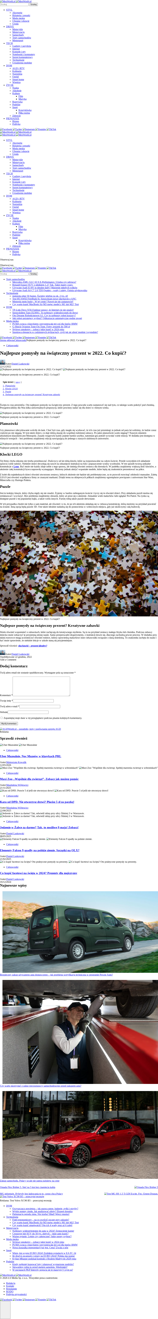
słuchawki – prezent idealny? (32, 645)
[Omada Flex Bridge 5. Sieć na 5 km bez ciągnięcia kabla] (146, 1187)
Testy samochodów (21, 37)
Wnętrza (16, 82)
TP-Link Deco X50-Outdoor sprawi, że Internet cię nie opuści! (43, 310)
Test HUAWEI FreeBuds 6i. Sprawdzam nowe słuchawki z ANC (44, 298)
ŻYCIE (10, 85)
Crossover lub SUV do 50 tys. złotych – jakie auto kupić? (40, 1233)
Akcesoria (17, 12)
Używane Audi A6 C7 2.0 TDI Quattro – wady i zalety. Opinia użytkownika (49, 290)
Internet (16, 49)
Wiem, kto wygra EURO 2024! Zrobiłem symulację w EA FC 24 (44, 1253)
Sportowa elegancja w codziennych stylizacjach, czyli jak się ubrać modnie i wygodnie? (55, 332)
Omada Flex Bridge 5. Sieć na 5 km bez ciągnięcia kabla (27, 1187)
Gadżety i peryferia (21, 46)
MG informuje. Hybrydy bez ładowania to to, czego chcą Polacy (31, 1193)
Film (21, 96)
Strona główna (7, 340)
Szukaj (33, 4)
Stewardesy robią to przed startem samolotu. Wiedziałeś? (39, 1267)
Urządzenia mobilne (22, 62)
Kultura (16, 93)
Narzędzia (17, 74)
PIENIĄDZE (12, 118)
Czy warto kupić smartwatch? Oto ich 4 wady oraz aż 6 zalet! (42, 1225)
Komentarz (6, 695)
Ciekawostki (20, 340)
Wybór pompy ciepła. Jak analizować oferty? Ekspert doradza (42, 1211)
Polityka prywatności (16, 1294)
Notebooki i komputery (23, 54)
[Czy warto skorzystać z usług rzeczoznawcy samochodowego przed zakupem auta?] (80, 1032)
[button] (5, 1310)
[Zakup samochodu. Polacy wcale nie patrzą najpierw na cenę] (80, 1135)
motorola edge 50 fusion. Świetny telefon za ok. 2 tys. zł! (40, 296)
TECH (9, 43)
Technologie (18, 60)
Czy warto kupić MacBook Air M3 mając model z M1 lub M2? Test (45, 304)
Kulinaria (16, 71)
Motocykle (17, 29)
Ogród (15, 76)
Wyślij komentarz (9, 723)
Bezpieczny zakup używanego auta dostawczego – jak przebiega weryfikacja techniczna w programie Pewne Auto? (56, 974)
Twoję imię (6, 700)
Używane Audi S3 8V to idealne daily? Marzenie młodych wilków (44, 287)
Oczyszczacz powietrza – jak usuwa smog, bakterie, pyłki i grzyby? (45, 1208)
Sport (15, 107)
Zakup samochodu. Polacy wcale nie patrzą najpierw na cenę (29, 1180)
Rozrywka (17, 101)
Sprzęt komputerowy (22, 57)
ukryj (18, 382)
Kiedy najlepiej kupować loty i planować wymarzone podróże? (43, 1264)
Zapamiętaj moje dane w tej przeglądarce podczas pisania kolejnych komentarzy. (43, 718)
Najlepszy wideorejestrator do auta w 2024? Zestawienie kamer (43, 1231)
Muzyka (23, 99)
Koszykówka (25, 110)
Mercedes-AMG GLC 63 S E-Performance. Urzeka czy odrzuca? (44, 282)
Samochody (18, 35)
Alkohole (16, 90)
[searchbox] (14, 4)
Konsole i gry (19, 51)
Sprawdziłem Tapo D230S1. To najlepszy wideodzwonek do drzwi (45, 312)
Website (4, 712)
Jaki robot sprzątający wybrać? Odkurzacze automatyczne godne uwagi (47, 318)
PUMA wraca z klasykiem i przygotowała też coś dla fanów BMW (45, 324)
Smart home (18, 79)
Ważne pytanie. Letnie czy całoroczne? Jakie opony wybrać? (42, 1236)
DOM (9, 65)
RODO (9, 1291)
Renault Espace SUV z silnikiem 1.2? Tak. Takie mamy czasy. (42, 285)
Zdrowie (16, 115)
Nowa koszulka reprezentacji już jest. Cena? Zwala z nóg (40, 1247)
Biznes (15, 121)
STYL (9, 10)
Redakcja (10, 1283)
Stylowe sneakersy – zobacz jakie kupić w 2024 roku (38, 329)
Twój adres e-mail (9, 706)
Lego (16, 466)
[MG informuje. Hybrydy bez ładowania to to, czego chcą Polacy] (131, 1193)
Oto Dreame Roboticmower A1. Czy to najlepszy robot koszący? (44, 315)
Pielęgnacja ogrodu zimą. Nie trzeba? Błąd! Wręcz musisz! (40, 1214)
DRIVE (10, 26)
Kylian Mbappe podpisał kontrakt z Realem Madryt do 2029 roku (44, 1258)
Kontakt (10, 1286)
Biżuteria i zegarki (21, 15)
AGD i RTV (18, 68)
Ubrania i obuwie (20, 21)
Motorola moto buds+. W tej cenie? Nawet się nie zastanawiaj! (42, 301)
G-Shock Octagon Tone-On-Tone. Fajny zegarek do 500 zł (41, 326)
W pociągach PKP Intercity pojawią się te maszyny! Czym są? (42, 1270)
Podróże (16, 104)
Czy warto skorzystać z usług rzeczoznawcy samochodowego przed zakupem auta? (40, 1086)
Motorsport (17, 40)
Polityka (16, 124)
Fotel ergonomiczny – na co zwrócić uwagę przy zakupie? (40, 1219)
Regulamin (11, 1288)
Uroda (15, 23)
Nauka (15, 88)
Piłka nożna (24, 113)
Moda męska (18, 18)
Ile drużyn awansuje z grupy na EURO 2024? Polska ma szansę (43, 1256)
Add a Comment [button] (8, 659)
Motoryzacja (18, 32)
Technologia (12, 1217)
